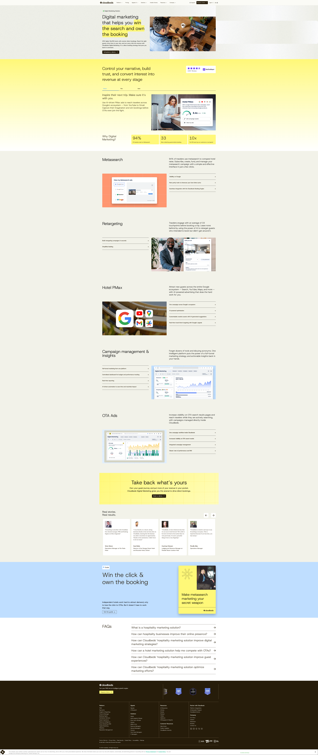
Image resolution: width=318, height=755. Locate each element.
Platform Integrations (195, 708)
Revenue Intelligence (104, 722)
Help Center (163, 726)
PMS (100, 708)
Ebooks (162, 712)
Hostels (132, 722)
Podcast (162, 714)
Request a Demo (201, 2)
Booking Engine (103, 716)
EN (215, 2)
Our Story (192, 717)
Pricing (127, 2)
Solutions (143, 2)
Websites (101, 728)
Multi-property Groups (136, 718)
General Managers (135, 728)
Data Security (120, 740)
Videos (162, 716)
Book (139, 88)
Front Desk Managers (136, 732)
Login (210, 2)
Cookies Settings (244, 752)
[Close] (315, 752)
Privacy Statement (151, 751)
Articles (162, 710)
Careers (192, 719)
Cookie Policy (128, 740)
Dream (105, 88)
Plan (121, 88)
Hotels (132, 716)
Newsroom (193, 721)
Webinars (162, 718)
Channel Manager (104, 714)
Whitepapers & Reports (166, 720)
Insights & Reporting (104, 712)
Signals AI (134, 2)
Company (172, 2)
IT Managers (134, 734)
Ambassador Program (196, 710)
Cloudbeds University (166, 730)
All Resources (163, 708)
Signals (132, 708)
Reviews (192, 723)
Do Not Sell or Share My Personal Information (110, 742)
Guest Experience (104, 720)
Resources (162, 2)
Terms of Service (103, 740)
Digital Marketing (103, 726)
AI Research (134, 710)
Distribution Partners (104, 718)
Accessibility (136, 740)
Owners (133, 730)
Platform (119, 2)
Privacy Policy (112, 740)
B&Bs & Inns (134, 724)
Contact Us (193, 725)
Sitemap (142, 740)
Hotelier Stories (154, 2)
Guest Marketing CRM (105, 724)
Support (193, 2)
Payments (102, 710)
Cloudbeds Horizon (195, 712)
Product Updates (164, 728)
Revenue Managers (136, 726)
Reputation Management (106, 730)
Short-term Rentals (136, 720)
